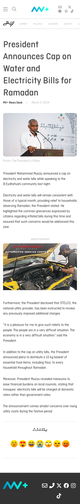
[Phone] (52, 485)
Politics (37, 24)
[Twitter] (59, 485)
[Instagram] (73, 485)
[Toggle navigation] (5, 9)
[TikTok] (59, 496)
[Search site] (14, 9)
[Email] (45, 485)
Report (23, 24)
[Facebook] (66, 485)
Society (68, 24)
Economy (53, 24)
